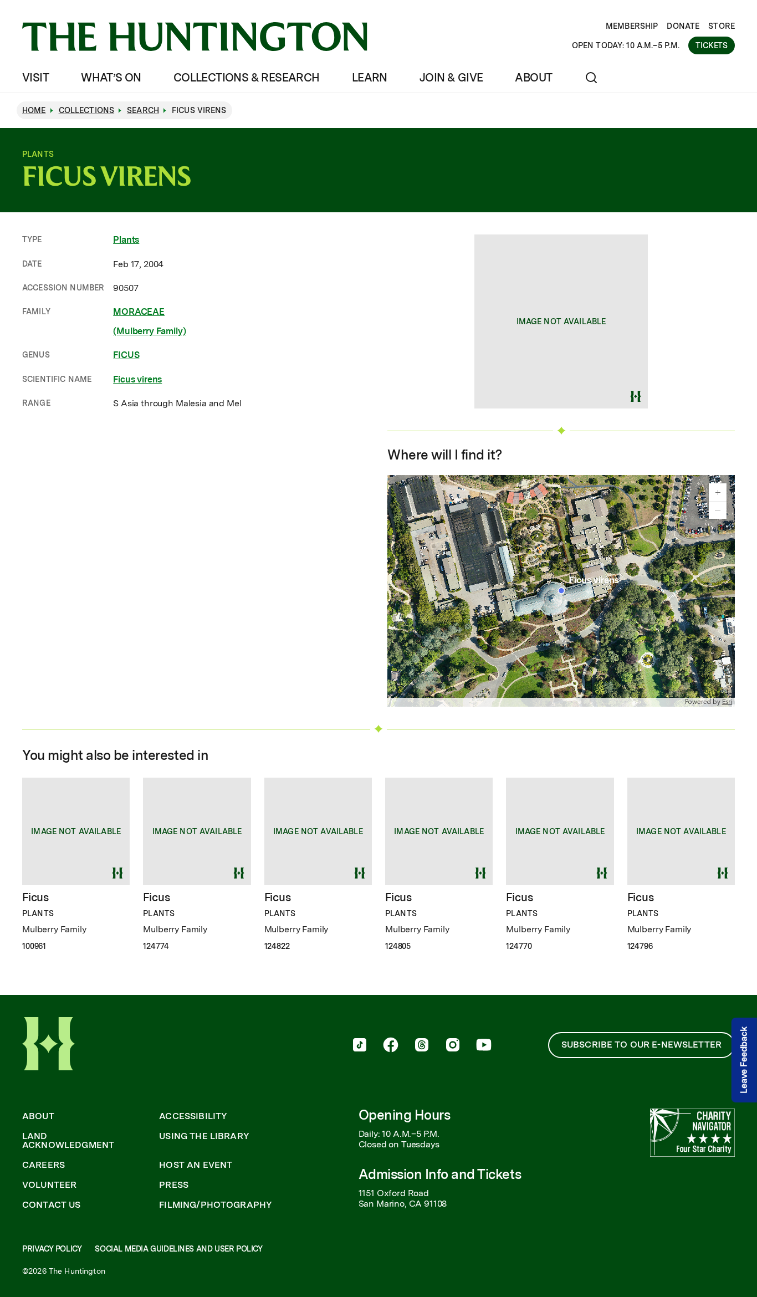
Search (143, 110)
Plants (126, 239)
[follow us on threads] (422, 1046)
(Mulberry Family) (149, 331)
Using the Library (204, 1136)
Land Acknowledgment (68, 1141)
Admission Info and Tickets (440, 1174)
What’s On (111, 77)
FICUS (126, 355)
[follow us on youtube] (484, 1046)
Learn (369, 77)
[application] (561, 591)
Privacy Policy (51, 1248)
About (533, 77)
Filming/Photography (215, 1205)
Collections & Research (246, 77)
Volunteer (49, 1185)
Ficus (35, 897)
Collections (87, 110)
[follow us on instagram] (453, 1046)
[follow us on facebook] (391, 1046)
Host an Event (195, 1165)
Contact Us (51, 1205)
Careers (43, 1165)
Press (173, 1185)
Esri (727, 702)
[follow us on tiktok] (360, 1046)
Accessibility (193, 1116)
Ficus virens (137, 379)
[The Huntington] (194, 36)
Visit (35, 77)
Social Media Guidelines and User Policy (178, 1248)
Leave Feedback (744, 1060)
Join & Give (451, 77)
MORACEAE (139, 312)
